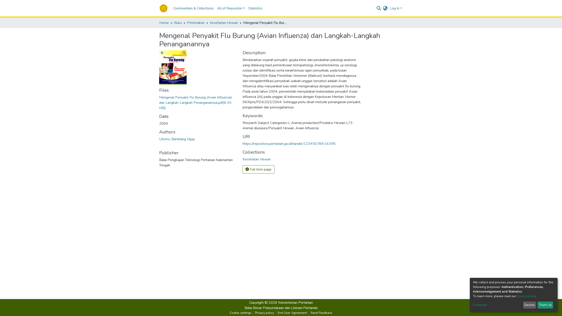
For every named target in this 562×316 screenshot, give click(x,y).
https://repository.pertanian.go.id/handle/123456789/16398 (289, 143)
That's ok (545, 305)
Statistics (255, 8)
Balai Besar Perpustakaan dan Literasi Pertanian (281, 307)
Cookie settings (240, 313)
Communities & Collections (193, 8)
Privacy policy (264, 313)
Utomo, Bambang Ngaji (177, 139)
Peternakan (196, 22)
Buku (178, 22)
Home (164, 22)
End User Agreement (292, 313)
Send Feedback (321, 313)
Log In (394, 8)
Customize (480, 305)
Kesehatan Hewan (224, 22)
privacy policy (526, 296)
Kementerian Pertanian (295, 302)
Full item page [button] (260, 169)
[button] (385, 8)
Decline (529, 305)
